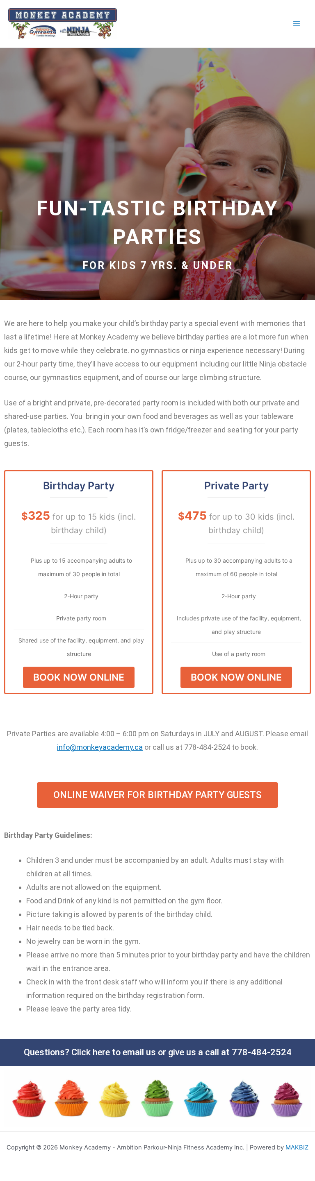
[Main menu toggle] (296, 24)
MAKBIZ (296, 1147)
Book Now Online (78, 677)
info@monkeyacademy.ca (100, 747)
